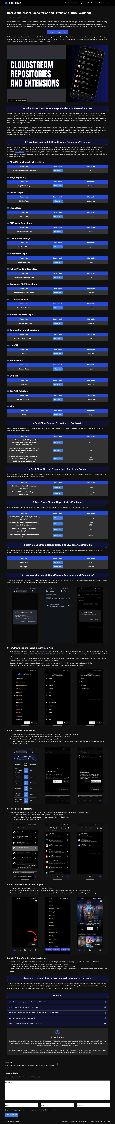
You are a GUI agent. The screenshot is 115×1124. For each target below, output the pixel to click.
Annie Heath (12, 17)
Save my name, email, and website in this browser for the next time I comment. (30, 1110)
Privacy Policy (83, 1121)
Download (74, 3)
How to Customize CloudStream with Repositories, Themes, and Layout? (29, 1064)
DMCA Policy (94, 1121)
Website (80, 1105)
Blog (8, 9)
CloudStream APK (45, 651)
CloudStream (19, 152)
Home (67, 3)
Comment (9, 1082)
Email (43, 1105)
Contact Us (73, 1121)
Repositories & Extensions (88, 3)
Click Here (57, 170)
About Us (65, 1121)
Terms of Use (105, 1121)
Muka (108, 3)
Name (8, 1105)
